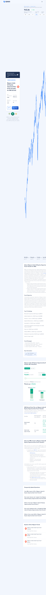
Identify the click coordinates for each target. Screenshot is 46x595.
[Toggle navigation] (42, 1)
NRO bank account (36, 477)
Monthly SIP (27, 368)
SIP (9, 107)
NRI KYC (35, 450)
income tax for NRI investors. (30, 413)
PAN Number (32, 453)
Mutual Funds (33, 6)
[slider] (25, 378)
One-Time (15, 107)
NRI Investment (26, 6)
